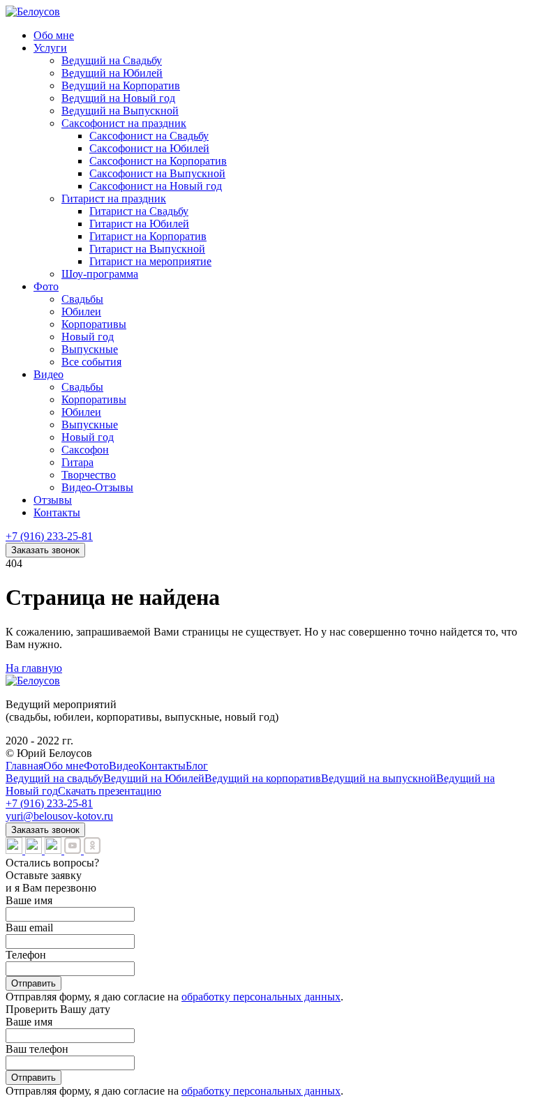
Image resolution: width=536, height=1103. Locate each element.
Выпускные (89, 349)
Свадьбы (82, 299)
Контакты (57, 512)
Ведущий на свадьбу (54, 778)
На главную (34, 668)
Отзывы (53, 500)
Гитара (77, 462)
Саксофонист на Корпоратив (158, 161)
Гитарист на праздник (113, 198)
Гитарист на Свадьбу (138, 211)
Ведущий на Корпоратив (120, 85)
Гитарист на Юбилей (139, 224)
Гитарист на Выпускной (147, 249)
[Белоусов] (33, 11)
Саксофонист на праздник (123, 123)
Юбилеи (81, 311)
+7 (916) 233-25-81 (49, 536)
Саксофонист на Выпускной (157, 173)
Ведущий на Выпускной (120, 111)
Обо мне (54, 35)
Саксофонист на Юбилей (149, 148)
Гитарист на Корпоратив (148, 236)
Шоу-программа (99, 274)
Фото (46, 286)
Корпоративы (93, 324)
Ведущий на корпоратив (262, 778)
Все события (91, 362)
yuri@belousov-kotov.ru (59, 816)
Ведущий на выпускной (378, 778)
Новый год (87, 337)
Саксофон (85, 450)
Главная (24, 766)
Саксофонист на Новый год (155, 186)
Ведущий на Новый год (118, 98)
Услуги (50, 48)
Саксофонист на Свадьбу (149, 136)
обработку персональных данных (261, 997)
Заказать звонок (45, 550)
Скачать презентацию (109, 791)
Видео (49, 374)
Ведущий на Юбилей (112, 73)
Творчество (88, 475)
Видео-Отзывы (97, 487)
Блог (197, 766)
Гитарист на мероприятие (150, 261)
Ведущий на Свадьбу (111, 60)
